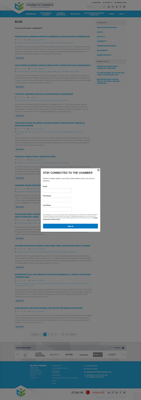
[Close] (98, 170)
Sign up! (70, 226)
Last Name (47, 205)
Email (45, 186)
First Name (47, 195)
